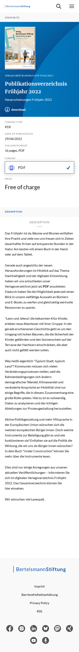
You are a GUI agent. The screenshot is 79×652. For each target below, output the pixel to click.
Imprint (39, 586)
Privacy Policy (39, 603)
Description (13, 212)
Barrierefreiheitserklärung (39, 594)
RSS (39, 611)
